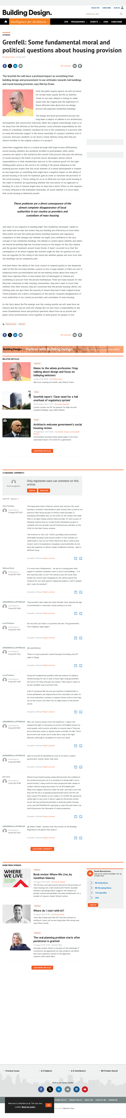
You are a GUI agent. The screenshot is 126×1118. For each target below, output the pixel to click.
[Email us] (67, 1089)
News (36, 392)
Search (121, 14)
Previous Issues (13, 1071)
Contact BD (101, 1100)
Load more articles (42, 451)
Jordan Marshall (63, 404)
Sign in (51, 61)
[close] (82, 61)
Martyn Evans (10, 57)
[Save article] (80, 66)
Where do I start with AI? (48, 910)
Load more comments (42, 849)
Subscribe (106, 8)
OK (48, 1105)
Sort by (5, 499)
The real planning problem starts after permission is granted (56, 939)
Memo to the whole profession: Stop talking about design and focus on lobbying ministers (55, 371)
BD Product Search (109, 1071)
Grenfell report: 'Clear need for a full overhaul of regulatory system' (55, 398)
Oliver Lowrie (59, 914)
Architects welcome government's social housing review (57, 426)
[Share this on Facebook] (4, 66)
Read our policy (28, 1107)
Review (37, 870)
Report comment (49, 558)
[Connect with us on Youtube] (85, 1089)
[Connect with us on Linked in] (59, 1089)
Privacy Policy (75, 1100)
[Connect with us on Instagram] (76, 1089)
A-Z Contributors (78, 1071)
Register (95, 8)
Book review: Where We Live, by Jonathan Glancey (52, 876)
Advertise (113, 1100)
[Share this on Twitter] (10, 66)
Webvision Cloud (68, 1108)
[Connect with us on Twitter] (50, 1089)
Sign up (93, 905)
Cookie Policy (60, 1100)
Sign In (117, 8)
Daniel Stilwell (59, 882)
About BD (89, 1100)
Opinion (6, 35)
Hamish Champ (63, 432)
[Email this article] (20, 66)
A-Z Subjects (46, 1071)
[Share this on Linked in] (15, 66)
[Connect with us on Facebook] (41, 1089)
